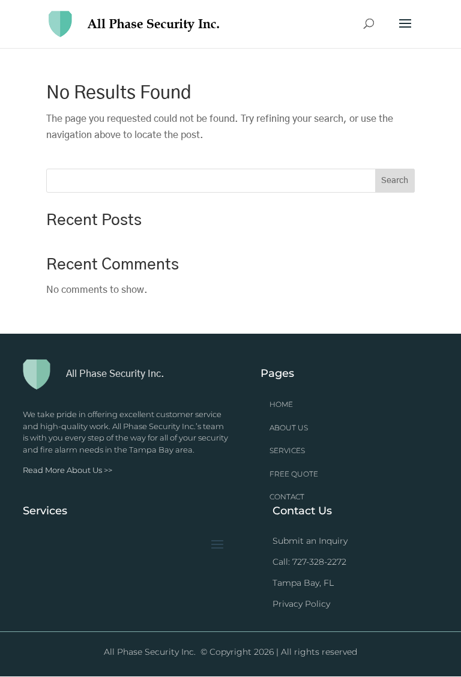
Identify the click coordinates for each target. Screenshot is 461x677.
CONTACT (287, 496)
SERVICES (287, 450)
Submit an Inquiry (310, 540)
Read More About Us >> (67, 470)
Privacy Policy (301, 603)
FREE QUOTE (294, 473)
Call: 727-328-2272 (309, 561)
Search (394, 180)
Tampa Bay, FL (303, 582)
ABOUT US (289, 427)
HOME (281, 404)
